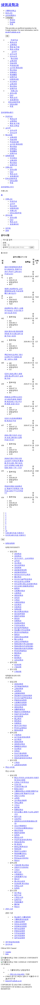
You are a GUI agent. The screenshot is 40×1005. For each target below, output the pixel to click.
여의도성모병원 (20, 924)
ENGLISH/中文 (14, 102)
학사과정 (14, 58)
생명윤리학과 (19, 744)
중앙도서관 (18, 837)
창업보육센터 (19, 842)
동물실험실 (18, 810)
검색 (31, 247)
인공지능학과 (19, 625)
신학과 (17, 762)
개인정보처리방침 (12, 942)
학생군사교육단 (20, 851)
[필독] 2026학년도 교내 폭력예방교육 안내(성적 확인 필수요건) (13, 291)
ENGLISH (14, 104)
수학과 (17, 600)
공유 (7, 230)
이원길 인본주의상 (21, 782)
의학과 (17, 751)
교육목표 (13, 45)
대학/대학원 (10, 543)
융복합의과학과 (20, 746)
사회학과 (17, 593)
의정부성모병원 (20, 926)
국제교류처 (18, 803)
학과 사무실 (14, 49)
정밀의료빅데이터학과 (23, 758)
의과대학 (17, 665)
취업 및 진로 (15, 47)
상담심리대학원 (20, 705)
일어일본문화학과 (21, 628)
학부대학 (17, 849)
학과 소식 (13, 97)
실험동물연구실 (20, 877)
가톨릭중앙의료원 (21, 919)
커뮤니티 (14, 91)
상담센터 (17, 819)
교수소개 (13, 54)
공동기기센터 (19, 796)
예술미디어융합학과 (22, 712)
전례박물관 (18, 902)
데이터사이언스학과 (22, 574)
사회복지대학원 (20, 702)
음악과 (17, 618)
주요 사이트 (10, 767)
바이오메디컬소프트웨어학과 (25, 584)
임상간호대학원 (20, 753)
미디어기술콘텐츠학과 (23, 579)
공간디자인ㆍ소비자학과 (24, 558)
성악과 (17, 598)
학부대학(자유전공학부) (23, 648)
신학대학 (17, 671)
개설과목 (13, 63)
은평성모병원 (19, 931)
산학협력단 (18, 874)
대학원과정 (14, 79)
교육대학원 (18, 689)
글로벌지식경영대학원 (23, 695)
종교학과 (17, 719)
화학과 (17, 655)
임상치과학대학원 (21, 756)
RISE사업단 (18, 789)
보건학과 (17, 739)
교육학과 (17, 691)
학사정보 (13, 70)
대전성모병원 (19, 938)
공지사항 (13, 93)
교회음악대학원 (20, 765)
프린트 (8, 228)
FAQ (11, 95)
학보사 (17, 860)
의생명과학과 (19, 623)
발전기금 (17, 816)
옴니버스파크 (19, 881)
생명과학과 (18, 707)
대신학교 (17, 893)
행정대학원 (18, 730)
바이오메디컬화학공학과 (24, 586)
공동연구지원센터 (21, 867)
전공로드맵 (14, 65)
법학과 (17, 588)
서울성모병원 (19, 922)
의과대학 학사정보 (21, 883)
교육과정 (13, 61)
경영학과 (17, 554)
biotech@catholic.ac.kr (13, 981)
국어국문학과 (19, 565)
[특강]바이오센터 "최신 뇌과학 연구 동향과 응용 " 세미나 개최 (13, 357)
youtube (8, 952)
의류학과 (17, 621)
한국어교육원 (19, 856)
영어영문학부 (19, 614)
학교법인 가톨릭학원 (22, 917)
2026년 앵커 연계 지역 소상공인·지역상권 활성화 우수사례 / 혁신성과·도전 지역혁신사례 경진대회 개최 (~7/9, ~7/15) (13, 463)
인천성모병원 (19, 933)
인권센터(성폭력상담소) (23, 828)
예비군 (17, 879)
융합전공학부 (19, 616)
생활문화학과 (19, 709)
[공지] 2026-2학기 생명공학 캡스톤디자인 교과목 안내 (13, 376)
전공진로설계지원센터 (23, 840)
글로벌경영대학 (20, 570)
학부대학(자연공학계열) (23, 646)
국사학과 (17, 563)
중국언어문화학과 (21, 632)
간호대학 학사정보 (21, 865)
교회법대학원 (19, 693)
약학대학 (17, 609)
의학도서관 (18, 886)
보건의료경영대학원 (22, 737)
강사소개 (13, 56)
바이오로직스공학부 (22, 581)
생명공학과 (18, 595)
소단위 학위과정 (16, 68)
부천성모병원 (19, 929)
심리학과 (17, 605)
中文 (11, 106)
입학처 (17, 835)
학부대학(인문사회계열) (23, 644)
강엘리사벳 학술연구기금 (24, 793)
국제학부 (17, 568)
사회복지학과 (19, 591)
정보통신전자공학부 (22, 630)
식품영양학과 (19, 602)
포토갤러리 (14, 100)
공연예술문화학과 (21, 686)
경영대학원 (18, 684)
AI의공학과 (18, 660)
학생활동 (13, 75)
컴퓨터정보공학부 (21, 637)
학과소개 (13, 42)
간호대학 (17, 667)
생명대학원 (18, 742)
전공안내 (14, 40)
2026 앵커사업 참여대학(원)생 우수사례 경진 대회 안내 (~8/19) (13, 333)
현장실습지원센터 (21, 858)
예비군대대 (18, 830)
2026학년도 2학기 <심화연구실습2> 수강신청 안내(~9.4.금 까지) (13, 310)
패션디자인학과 (20, 725)
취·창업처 (18, 844)
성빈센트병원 (19, 935)
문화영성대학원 (20, 700)
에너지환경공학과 (21, 611)
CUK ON (17, 784)
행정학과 (17, 653)
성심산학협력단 (20, 826)
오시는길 (8, 944)
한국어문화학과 (20, 651)
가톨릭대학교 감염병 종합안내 (26, 791)
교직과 (17, 561)
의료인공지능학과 (21, 714)
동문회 (17, 807)
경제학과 (17, 556)
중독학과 (17, 721)
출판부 (17, 904)
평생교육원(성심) (21, 846)
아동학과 (17, 607)
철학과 (17, 635)
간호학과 (17, 735)
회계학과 (17, 658)
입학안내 (13, 77)
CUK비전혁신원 (20, 786)
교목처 (17, 798)
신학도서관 (18, 897)
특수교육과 (18, 639)
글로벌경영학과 (20, 572)
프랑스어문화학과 (21, 641)
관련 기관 (9, 909)
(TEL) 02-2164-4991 (17, 974)
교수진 (14, 51)
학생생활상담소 (20, 853)
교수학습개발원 (20, 800)
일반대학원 (18, 716)
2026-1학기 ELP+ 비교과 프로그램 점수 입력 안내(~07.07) (13, 437)
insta (7, 954)
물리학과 (17, 577)
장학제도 (13, 72)
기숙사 (17, 805)
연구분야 (13, 81)
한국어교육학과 (20, 728)
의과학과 (17, 749)
